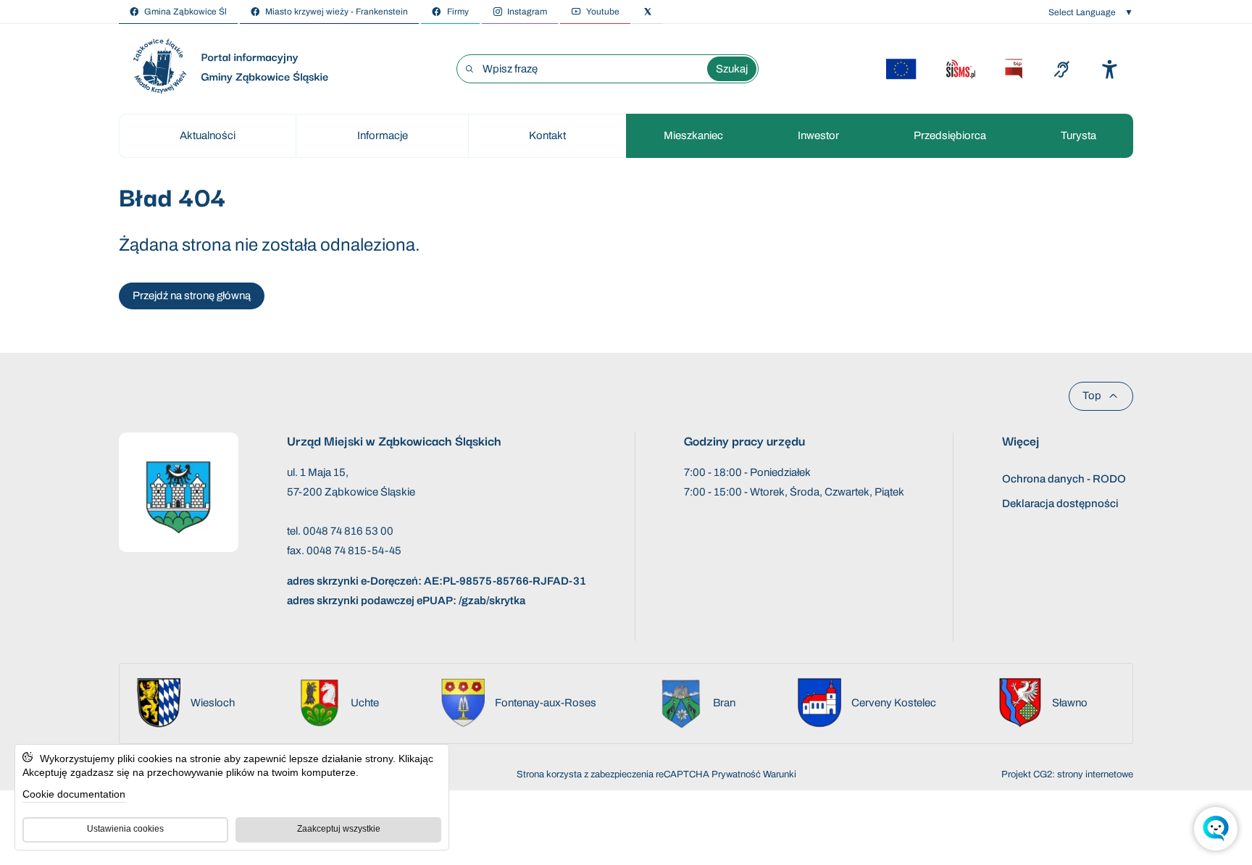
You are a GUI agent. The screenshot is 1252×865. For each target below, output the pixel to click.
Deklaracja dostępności (1060, 503)
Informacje (382, 135)
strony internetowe (1095, 774)
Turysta (1078, 135)
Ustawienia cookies (125, 829)
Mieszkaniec (693, 135)
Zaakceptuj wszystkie (338, 829)
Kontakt (547, 135)
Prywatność (736, 774)
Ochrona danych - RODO (1064, 479)
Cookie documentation (73, 794)
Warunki (779, 774)
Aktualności (207, 135)
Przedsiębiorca (950, 135)
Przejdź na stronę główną (192, 295)
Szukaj (732, 69)
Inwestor (818, 135)
